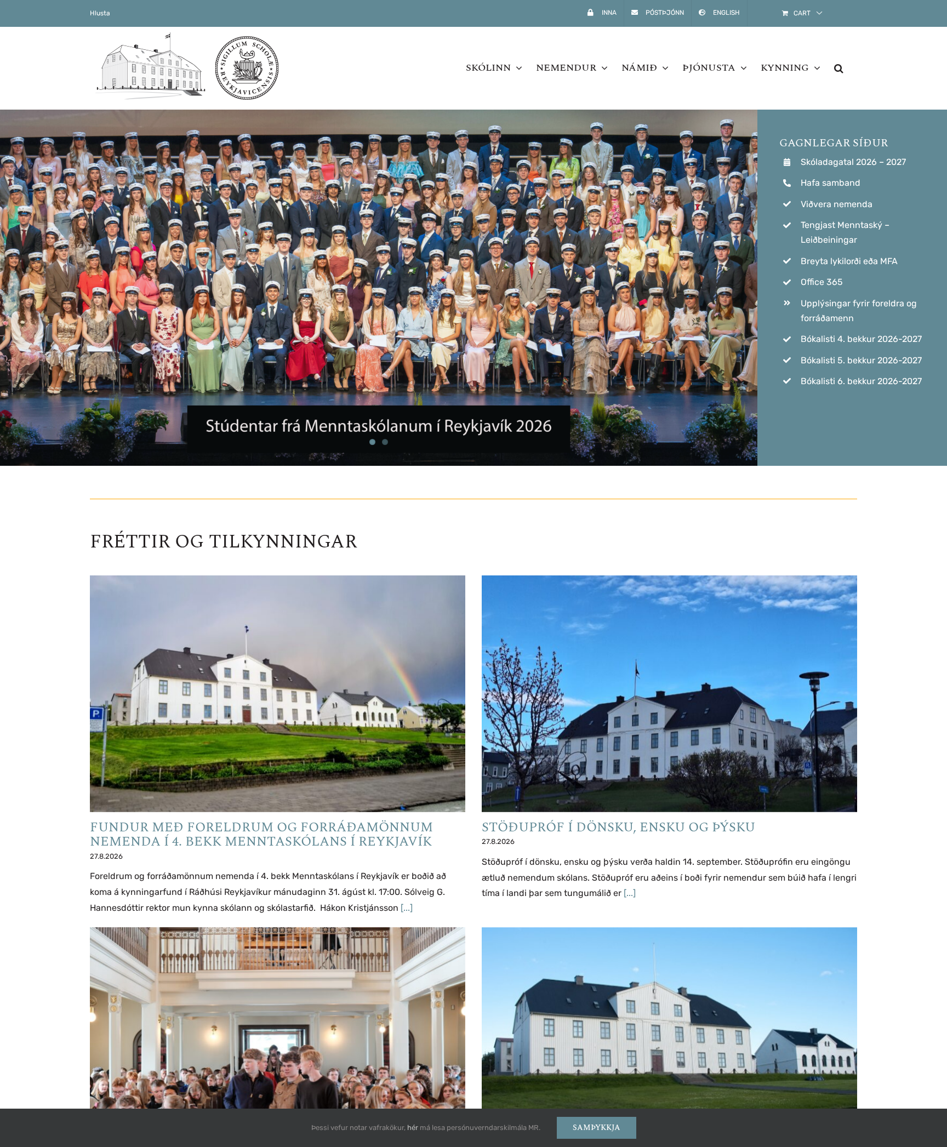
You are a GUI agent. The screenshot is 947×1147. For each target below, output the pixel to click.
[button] (838, 68)
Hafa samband (830, 183)
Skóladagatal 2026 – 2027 (853, 162)
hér (412, 1127)
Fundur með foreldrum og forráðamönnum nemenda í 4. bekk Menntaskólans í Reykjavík (261, 835)
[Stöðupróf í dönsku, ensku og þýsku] (669, 693)
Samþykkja (596, 1127)
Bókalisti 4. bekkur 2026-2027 (861, 339)
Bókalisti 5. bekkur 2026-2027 (861, 360)
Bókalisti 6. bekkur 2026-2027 (861, 381)
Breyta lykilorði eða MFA (849, 261)
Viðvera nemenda (836, 204)
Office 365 (822, 282)
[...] (407, 908)
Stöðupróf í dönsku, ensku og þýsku (618, 827)
